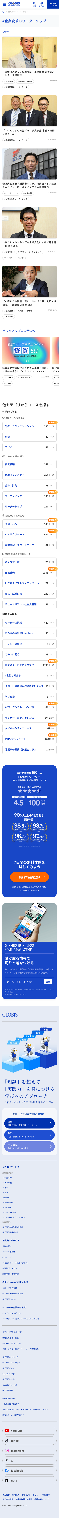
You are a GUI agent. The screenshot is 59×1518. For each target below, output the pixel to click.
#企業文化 (8, 252)
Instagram (17, 1451)
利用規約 (15, 1495)
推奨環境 (46, 1495)
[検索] (34, 4)
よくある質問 (7, 1499)
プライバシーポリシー (31, 1495)
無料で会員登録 (29, 877)
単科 (21, 1135)
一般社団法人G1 (9, 1398)
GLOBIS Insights (9, 1299)
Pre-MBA (8, 1207)
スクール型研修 (8, 1251)
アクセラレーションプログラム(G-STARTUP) (20, 1318)
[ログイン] (42, 4)
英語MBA (6, 1197)
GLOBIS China (8, 1368)
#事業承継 (8, 316)
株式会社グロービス (10, 1338)
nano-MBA (9, 1202)
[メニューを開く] (4, 4)
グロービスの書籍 (9, 1288)
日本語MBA (7, 1177)
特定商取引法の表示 (24, 1499)
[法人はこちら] (53, 4)
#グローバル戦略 (25, 81)
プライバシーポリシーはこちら (15, 994)
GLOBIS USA (7, 1390)
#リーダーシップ (11, 193)
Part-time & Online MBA (15, 1217)
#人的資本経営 (24, 377)
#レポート (8, 377)
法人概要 (6, 1495)
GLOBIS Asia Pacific (10, 1357)
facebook (17, 1470)
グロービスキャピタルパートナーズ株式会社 (20, 1349)
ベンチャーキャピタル (11, 1313)
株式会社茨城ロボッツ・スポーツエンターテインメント (25, 1409)
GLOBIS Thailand (9, 1385)
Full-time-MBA (10, 1212)
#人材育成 (8, 81)
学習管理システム (9, 1268)
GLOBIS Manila (8, 1379)
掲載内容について (41, 1499)
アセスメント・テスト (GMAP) (15, 1263)
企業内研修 (6, 1246)
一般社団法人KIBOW (10, 1404)
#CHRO (7, 383)
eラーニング (7, 1257)
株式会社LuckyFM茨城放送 (13, 1415)
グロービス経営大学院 (11, 1343)
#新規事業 (27, 193)
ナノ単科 (18, 1146)
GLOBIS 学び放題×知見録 (12, 1227)
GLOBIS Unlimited (10, 1232)
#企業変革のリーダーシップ (15, 87)
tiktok (15, 1441)
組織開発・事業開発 (10, 1274)
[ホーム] (3, 12)
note (14, 1480)
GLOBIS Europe (8, 1373)
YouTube (16, 1431)
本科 (22, 1123)
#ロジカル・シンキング (14, 257)
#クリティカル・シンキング (29, 252)
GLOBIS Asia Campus (11, 1362)
